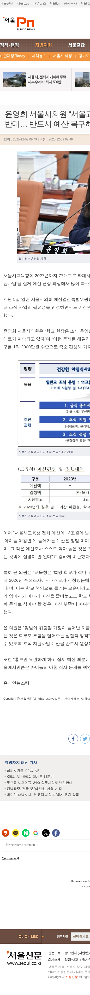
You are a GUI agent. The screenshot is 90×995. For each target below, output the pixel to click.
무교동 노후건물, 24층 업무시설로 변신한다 (39, 783)
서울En (54, 3)
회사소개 (54, 959)
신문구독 (54, 953)
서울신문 (6, 3)
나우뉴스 (39, 3)
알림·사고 (71, 959)
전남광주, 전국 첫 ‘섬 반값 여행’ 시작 (34, 789)
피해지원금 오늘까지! (23, 771)
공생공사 (70, 3)
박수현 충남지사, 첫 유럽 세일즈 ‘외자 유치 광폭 (43, 795)
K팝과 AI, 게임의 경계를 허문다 (30, 777)
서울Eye (23, 3)
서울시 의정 (62, 56)
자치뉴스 (39, 56)
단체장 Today (14, 56)
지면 (82, 953)
